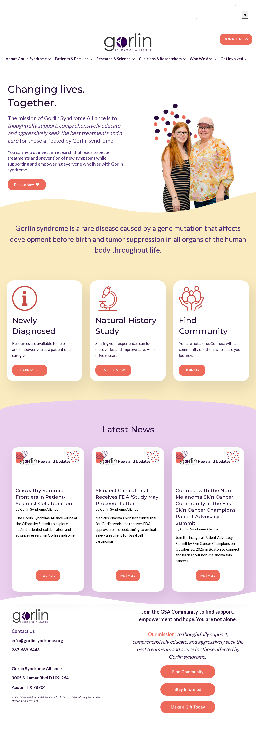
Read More (48, 576)
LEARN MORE (30, 370)
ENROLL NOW (113, 370)
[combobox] (216, 12)
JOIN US (192, 370)
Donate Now (24, 184)
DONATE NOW (236, 39)
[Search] (245, 15)
